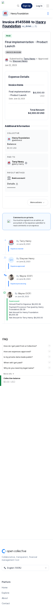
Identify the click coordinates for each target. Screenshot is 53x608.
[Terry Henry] (6, 60)
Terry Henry (25, 241)
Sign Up (27, 6)
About (5, 598)
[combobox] (25, 568)
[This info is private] (17, 184)
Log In (39, 6)
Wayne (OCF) (26, 276)
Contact (6, 603)
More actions (36, 202)
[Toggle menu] (47, 6)
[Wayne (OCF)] (11, 277)
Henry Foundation (19, 13)
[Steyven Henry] (11, 260)
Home (5, 587)
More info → (9, 374)
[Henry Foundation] (5, 13)
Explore (5, 593)
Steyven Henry (27, 258)
